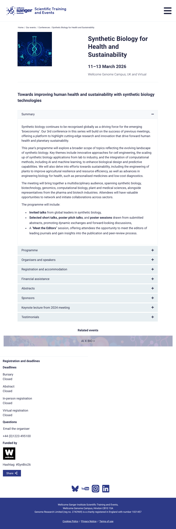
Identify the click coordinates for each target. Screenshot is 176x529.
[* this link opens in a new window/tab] (75, 488)
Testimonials (30, 317)
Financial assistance (35, 279)
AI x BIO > (88, 341)
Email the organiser (16, 429)
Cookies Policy (70, 521)
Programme (29, 250)
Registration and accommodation (44, 269)
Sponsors (28, 298)
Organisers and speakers (38, 260)
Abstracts (28, 288)
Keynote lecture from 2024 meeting (45, 307)
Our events (31, 27)
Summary (28, 114)
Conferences (44, 27)
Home (20, 27)
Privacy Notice (88, 521)
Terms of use (106, 521)
